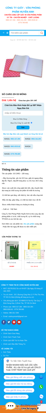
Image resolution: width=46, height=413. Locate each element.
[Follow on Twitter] (9, 322)
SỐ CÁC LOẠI (32, 40)
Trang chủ (12, 40)
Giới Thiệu (7, 352)
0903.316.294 (21, 20)
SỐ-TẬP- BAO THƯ (22, 40)
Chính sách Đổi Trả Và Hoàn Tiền (15, 340)
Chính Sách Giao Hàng (11, 333)
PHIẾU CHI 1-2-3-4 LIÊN (34, 262)
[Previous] (1, 255)
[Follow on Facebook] (3, 322)
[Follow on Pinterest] (14, 322)
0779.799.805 (23, 23)
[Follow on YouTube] (19, 322)
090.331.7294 (14, 313)
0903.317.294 (10, 20)
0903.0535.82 (32, 20)
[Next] (44, 255)
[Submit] (41, 32)
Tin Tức (6, 356)
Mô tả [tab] (4, 163)
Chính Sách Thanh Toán (11, 337)
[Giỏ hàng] (7, 33)
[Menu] (3, 33)
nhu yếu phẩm (28, 224)
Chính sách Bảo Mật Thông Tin (14, 344)
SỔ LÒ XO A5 (12, 262)
